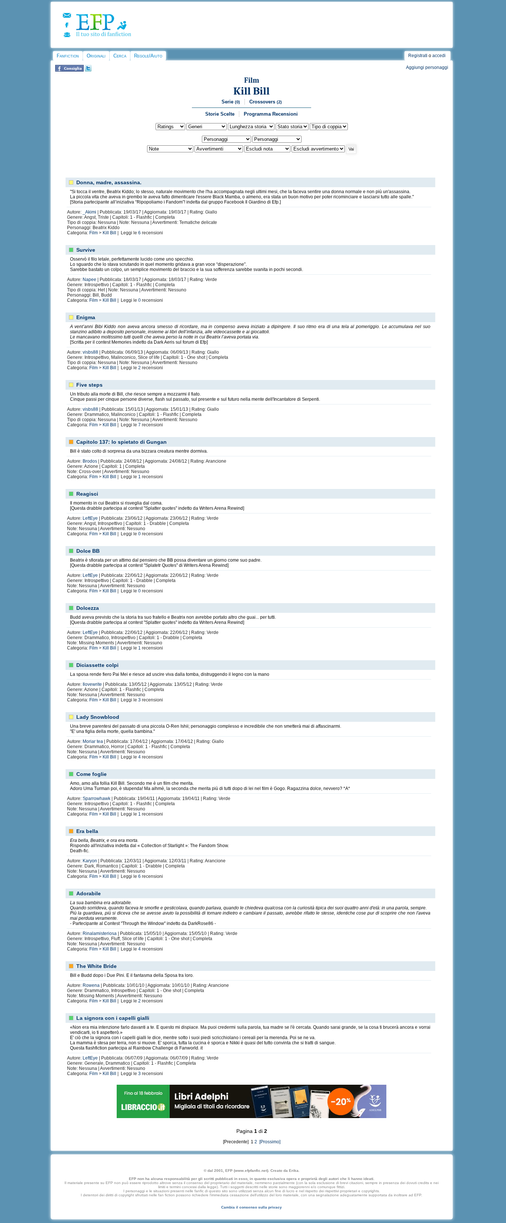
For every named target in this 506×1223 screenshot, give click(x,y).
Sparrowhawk (96, 798)
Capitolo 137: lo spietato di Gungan (121, 442)
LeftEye (90, 518)
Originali (96, 56)
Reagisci (87, 494)
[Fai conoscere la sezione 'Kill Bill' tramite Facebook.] (69, 70)
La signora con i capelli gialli (112, 1018)
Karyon (90, 860)
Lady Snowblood (97, 717)
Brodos (90, 461)
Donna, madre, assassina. (109, 182)
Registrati (417, 55)
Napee (89, 279)
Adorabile (88, 893)
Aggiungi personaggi (427, 67)
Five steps (89, 385)
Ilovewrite (92, 684)
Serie (231, 102)
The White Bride (96, 966)
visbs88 (90, 352)
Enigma (85, 317)
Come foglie (91, 774)
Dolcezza (87, 608)
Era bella (87, 831)
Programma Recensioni (271, 114)
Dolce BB (88, 551)
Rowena (91, 985)
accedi (439, 55)
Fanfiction (68, 56)
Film (251, 80)
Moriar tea (93, 741)
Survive (85, 250)
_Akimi (89, 212)
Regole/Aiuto (148, 56)
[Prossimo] (269, 1141)
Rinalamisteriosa (100, 933)
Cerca (119, 56)
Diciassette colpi (97, 665)
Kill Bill (251, 91)
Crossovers (265, 102)
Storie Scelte (219, 114)
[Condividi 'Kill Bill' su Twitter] (88, 70)
